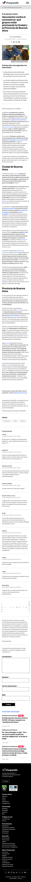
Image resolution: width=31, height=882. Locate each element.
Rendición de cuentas (7, 864)
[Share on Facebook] (11, 42)
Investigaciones (6, 803)
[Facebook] (6, 872)
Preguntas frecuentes (7, 866)
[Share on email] (19, 42)
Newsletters (5, 810)
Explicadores (5, 801)
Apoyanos (4, 812)
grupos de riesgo (8, 127)
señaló (15, 252)
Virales (4, 798)
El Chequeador (6, 838)
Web (3, 695)
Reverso (4, 820)
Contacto (5, 781)
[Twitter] (20, 872)
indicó (8, 365)
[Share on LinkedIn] (16, 42)
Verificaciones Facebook (9, 715)
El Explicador (7, 14)
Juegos (4, 841)
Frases (4, 800)
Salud (15, 14)
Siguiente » (29, 607)
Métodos (4, 855)
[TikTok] (17, 872)
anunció (19, 310)
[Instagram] (12, 872)
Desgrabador (5, 825)
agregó (4, 280)
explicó (26, 335)
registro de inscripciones (18, 119)
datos (7, 343)
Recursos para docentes (8, 843)
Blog (3, 813)
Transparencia (5, 853)
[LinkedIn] (14, 872)
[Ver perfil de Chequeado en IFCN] (4, 788)
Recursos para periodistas (9, 845)
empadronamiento (9, 208)
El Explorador (5, 831)
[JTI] (13, 788)
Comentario (7, 657)
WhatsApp (4, 808)
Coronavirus (6, 421)
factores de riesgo (13, 315)
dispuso (16, 173)
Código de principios (7, 857)
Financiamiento (6, 862)
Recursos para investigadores (9, 847)
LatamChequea (6, 819)
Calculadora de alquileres (8, 829)
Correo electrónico (9, 686)
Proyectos (4, 861)
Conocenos (5, 852)
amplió (26, 232)
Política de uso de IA (7, 859)
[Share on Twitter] (14, 42)
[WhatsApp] (23, 872)
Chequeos (4, 796)
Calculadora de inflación (8, 827)
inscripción (24, 239)
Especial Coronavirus (20, 393)
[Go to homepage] (12, 2)
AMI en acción (5, 839)
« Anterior (2, 607)
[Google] (9, 872)
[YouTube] (25, 872)
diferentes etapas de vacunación (16, 140)
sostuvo (4, 201)
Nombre (5, 677)
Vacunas (22, 421)
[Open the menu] (27, 3)
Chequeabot (5, 833)
